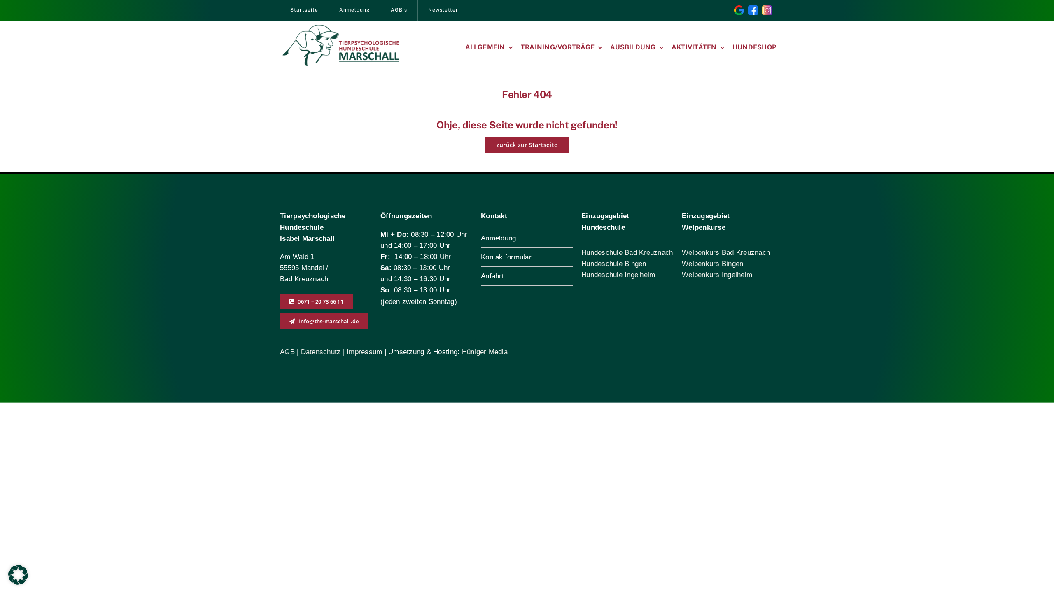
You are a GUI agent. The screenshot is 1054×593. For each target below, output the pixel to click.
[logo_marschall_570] (340, 28)
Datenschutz (322, 352)
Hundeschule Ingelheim (618, 275)
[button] (18, 575)
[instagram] (767, 9)
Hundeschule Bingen (613, 264)
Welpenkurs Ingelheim (717, 275)
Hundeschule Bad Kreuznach (627, 253)
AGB (287, 352)
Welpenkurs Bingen (712, 264)
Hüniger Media (485, 352)
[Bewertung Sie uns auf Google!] (739, 9)
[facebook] (753, 9)
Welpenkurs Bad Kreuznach (726, 253)
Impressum (364, 352)
